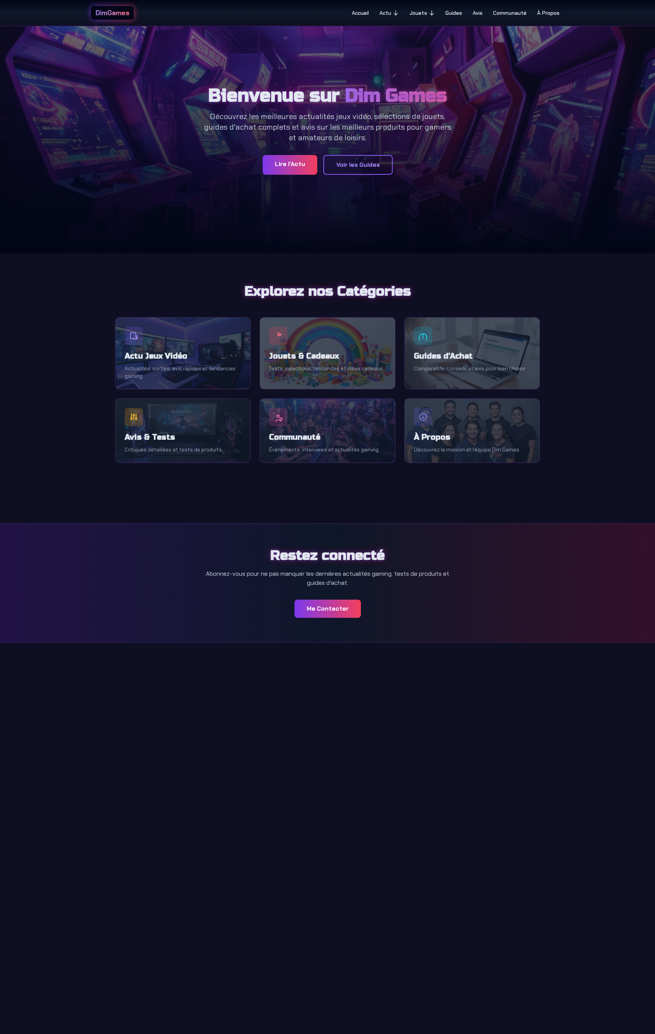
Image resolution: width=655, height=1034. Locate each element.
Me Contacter (328, 609)
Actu (385, 12)
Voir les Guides (358, 165)
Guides (453, 12)
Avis (478, 12)
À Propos (548, 12)
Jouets (418, 12)
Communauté (510, 12)
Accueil (360, 12)
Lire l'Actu (290, 164)
